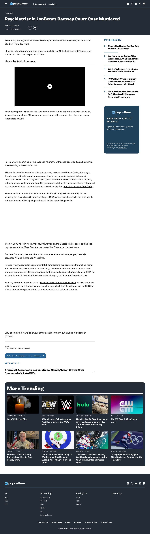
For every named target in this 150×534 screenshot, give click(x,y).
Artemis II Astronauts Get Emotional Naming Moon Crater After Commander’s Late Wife (44, 371)
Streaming (45, 493)
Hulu (42, 511)
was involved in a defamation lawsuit (58, 282)
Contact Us (43, 522)
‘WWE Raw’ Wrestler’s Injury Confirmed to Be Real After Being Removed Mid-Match (122, 81)
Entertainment (39, 4)
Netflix (42, 508)
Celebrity (52, 4)
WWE (44, 416)
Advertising (57, 522)
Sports (45, 451)
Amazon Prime (46, 515)
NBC (6, 501)
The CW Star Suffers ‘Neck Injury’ (124, 420)
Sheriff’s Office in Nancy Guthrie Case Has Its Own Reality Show (19, 457)
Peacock (43, 501)
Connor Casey (13, 26)
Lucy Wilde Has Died (17, 419)
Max (42, 504)
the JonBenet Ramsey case (62, 40)
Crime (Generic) (11, 348)
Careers (77, 522)
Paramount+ (45, 497)
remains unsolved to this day (78, 186)
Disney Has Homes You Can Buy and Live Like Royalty (123, 47)
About (68, 522)
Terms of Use (121, 145)
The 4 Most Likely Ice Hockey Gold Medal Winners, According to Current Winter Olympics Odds (91, 458)
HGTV (78, 504)
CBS (6, 504)
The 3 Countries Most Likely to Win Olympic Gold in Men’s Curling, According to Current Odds (57, 458)
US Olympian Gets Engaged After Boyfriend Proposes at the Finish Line (126, 457)
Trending (9, 13)
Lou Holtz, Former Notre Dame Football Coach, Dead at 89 (123, 70)
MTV (78, 497)
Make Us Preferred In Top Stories (25, 356)
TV (6, 493)
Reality (79, 416)
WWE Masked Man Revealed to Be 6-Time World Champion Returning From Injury (123, 94)
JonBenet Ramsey (24, 348)
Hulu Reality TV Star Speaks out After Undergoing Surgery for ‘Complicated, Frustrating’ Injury (92, 423)
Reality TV (81, 493)
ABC (6, 497)
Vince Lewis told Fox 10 (50, 50)
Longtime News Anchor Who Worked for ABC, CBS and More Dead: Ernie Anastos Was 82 (123, 59)
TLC (77, 501)
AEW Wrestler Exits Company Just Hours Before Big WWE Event (56, 422)
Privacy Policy (122, 148)
